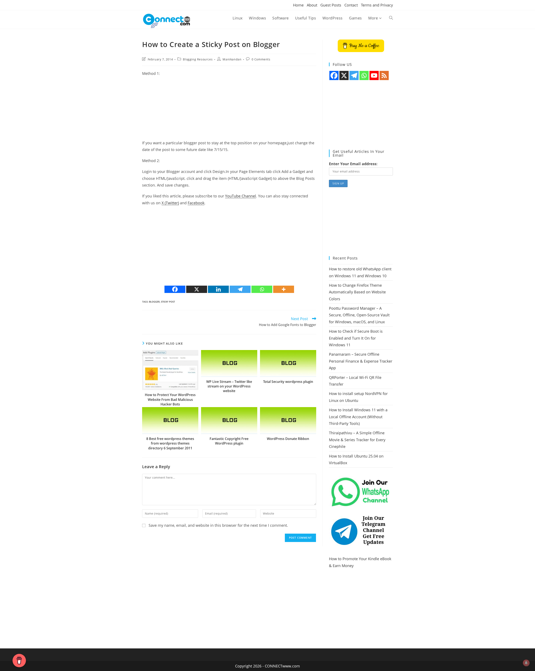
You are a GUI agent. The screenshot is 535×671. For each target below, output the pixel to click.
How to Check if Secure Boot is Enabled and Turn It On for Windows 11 (356, 338)
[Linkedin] (218, 289)
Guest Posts (330, 5)
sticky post (168, 301)
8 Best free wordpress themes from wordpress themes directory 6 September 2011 (170, 443)
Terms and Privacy (377, 5)
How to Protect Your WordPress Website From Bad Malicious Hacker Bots (170, 399)
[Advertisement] (229, 110)
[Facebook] (174, 289)
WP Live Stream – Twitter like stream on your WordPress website (229, 386)
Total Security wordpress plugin (288, 381)
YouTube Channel (240, 195)
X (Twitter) (170, 202)
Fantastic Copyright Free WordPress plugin (229, 441)
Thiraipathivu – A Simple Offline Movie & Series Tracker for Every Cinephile (357, 439)
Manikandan (232, 59)
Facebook (196, 202)
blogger (154, 301)
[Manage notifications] (526, 662)
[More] (283, 289)
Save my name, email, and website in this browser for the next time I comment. (218, 525)
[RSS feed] (384, 75)
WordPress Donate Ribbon (288, 438)
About (312, 5)
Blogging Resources (198, 59)
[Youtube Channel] (374, 75)
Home (298, 5)
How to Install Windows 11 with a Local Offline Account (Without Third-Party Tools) (358, 416)
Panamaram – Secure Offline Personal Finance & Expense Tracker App (360, 361)
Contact (351, 5)
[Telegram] (240, 289)
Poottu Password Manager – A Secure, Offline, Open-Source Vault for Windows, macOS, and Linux (359, 315)
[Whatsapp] (261, 289)
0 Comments (261, 59)
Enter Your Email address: (353, 163)
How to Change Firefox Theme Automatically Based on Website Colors (357, 292)
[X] (196, 289)
